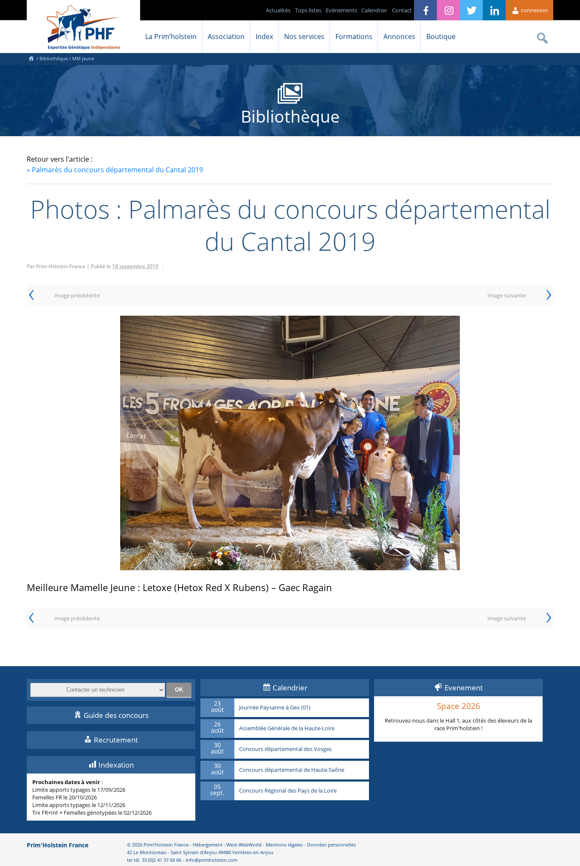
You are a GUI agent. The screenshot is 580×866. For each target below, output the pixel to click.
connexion (534, 10)
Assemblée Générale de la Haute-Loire (287, 728)
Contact (402, 10)
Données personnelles (331, 844)
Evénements (341, 10)
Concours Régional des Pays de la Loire (288, 791)
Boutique (441, 36)
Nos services (304, 36)
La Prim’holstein (171, 36)
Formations (353, 36)
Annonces (399, 36)
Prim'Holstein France (57, 845)
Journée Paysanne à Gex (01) (274, 707)
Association (226, 36)
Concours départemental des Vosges (285, 749)
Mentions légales (284, 844)
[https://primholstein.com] (31, 58)
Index (264, 36)
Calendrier (374, 10)
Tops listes (308, 10)
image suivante (506, 295)
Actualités (278, 10)
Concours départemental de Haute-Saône (291, 770)
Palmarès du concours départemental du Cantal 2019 (115, 169)
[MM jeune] (290, 443)
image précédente (77, 295)
